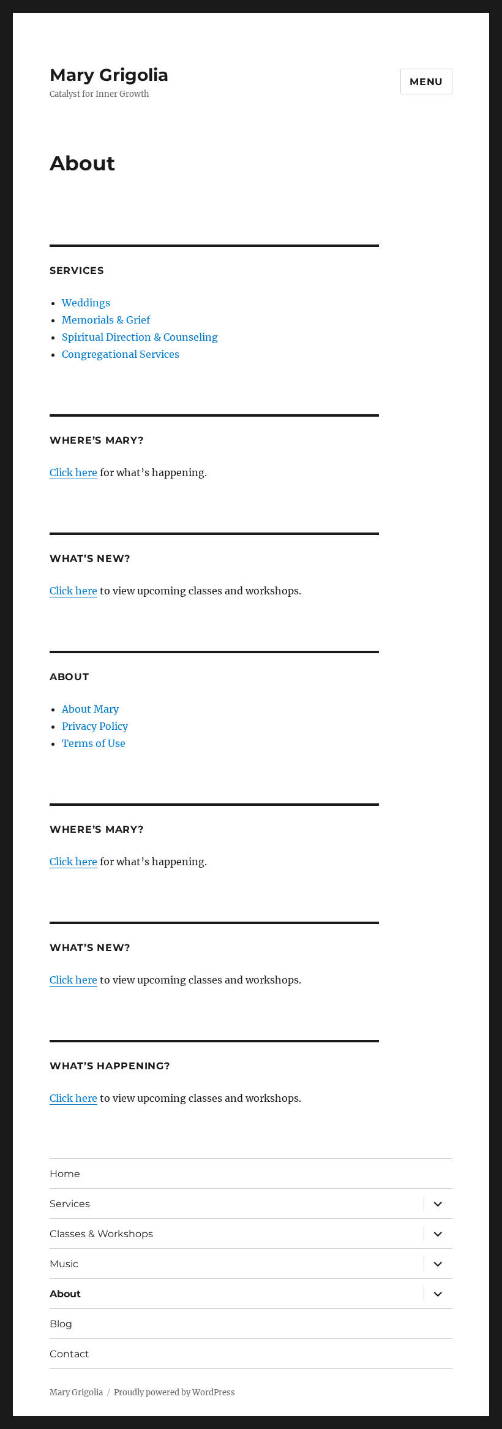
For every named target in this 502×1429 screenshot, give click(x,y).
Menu (426, 82)
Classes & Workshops (101, 1234)
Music (64, 1264)
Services (70, 1204)
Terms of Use (94, 743)
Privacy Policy (95, 726)
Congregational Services (120, 354)
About (65, 1294)
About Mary (90, 709)
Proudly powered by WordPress (174, 1392)
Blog (61, 1324)
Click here (73, 472)
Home (65, 1174)
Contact (69, 1354)
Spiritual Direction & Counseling (140, 337)
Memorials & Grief (106, 320)
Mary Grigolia (109, 74)
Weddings (86, 303)
